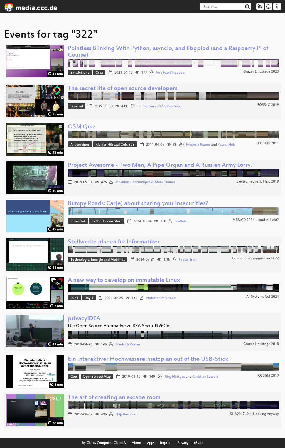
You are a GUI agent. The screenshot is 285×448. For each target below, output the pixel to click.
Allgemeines (79, 145)
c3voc (198, 443)
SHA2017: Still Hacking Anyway (254, 414)
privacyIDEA (84, 318)
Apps (150, 443)
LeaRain (181, 221)
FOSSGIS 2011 (267, 143)
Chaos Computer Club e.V (106, 443)
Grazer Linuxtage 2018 (261, 344)
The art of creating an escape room (114, 397)
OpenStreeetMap (97, 377)
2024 (74, 298)
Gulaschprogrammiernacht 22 (255, 258)
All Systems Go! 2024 (262, 297)
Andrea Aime (171, 106)
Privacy (182, 443)
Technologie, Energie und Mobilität (97, 260)
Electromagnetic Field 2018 (257, 182)
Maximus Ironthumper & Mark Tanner (145, 182)
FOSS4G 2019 (268, 105)
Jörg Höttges (174, 377)
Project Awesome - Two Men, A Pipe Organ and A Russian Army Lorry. (160, 165)
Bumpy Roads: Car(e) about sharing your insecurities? (138, 203)
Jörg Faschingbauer (171, 73)
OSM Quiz (81, 127)
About (136, 443)
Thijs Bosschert (126, 415)
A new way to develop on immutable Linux (124, 280)
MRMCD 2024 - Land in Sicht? (255, 220)
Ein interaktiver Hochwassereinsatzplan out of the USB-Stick (148, 359)
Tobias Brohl (187, 260)
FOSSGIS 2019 (267, 376)
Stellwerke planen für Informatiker (114, 242)
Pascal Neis (226, 145)
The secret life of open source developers (122, 88)
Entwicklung (79, 73)
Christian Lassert (205, 377)
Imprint (166, 443)
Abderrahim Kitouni (161, 298)
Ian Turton (145, 106)
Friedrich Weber (128, 345)
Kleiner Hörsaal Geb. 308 (114, 145)
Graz (99, 73)
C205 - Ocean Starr (107, 221)
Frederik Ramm (198, 145)
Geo (73, 377)
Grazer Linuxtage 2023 (261, 72)
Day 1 (88, 298)
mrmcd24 (77, 221)
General (76, 106)
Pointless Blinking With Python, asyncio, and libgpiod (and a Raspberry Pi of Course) (168, 52)
